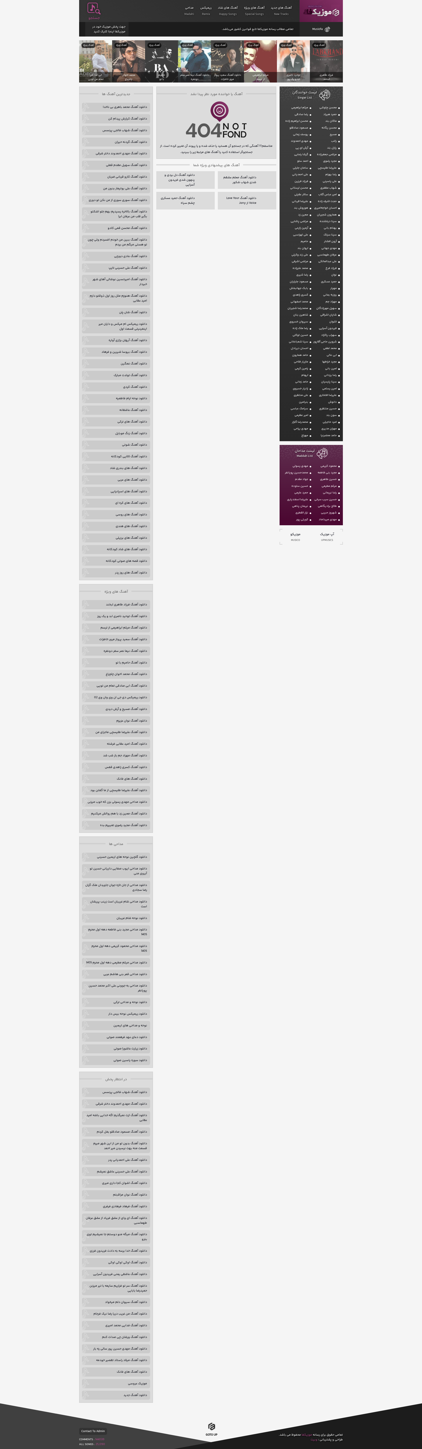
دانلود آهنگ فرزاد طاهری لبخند (126, 604)
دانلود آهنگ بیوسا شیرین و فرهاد (124, 352)
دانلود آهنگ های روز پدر (131, 572)
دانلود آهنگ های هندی (131, 526)
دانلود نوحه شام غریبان (131, 918)
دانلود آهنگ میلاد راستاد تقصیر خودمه (121, 1360)
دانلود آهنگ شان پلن (133, 312)
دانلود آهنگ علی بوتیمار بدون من (125, 188)
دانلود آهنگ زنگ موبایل (131, 433)
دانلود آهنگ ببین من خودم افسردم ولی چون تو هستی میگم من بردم (117, 242)
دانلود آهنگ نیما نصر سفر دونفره (125, 651)
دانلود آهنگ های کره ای (131, 503)
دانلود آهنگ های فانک (132, 779)
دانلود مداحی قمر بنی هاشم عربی (125, 974)
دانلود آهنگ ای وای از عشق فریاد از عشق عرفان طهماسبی (116, 1220)
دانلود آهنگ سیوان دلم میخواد (126, 1302)
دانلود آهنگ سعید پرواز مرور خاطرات (123, 639)
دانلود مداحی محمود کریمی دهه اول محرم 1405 (119, 948)
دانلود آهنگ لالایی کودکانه (129, 456)
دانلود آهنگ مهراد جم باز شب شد (125, 755)
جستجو (94, 18)
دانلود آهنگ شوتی (134, 445)
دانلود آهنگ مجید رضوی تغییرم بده (123, 825)
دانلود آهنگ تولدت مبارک (130, 375)
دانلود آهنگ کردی (135, 387)
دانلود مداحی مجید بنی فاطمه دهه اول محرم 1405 (117, 932)
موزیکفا (321, 11)
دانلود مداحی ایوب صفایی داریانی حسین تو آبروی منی (118, 871)
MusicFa (317, 29)
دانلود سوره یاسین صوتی (130, 1060)
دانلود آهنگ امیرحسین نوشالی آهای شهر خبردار (120, 282)
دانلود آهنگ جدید (135, 1395)
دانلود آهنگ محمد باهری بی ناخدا (125, 107)
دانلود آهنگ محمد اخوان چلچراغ (126, 674)
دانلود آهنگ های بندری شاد (128, 468)
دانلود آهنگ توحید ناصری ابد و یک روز (122, 616)
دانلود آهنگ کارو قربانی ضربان (127, 176)
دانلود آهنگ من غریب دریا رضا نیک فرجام (120, 1313)
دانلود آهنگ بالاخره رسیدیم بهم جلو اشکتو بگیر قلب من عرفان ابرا (119, 214)
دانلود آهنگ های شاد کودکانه (127, 549)
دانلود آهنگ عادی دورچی (130, 256)
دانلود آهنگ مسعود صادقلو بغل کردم (122, 1131)
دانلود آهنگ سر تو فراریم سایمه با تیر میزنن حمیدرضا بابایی (118, 1288)
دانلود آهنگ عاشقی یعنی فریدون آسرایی (120, 1274)
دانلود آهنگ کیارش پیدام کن (127, 118)
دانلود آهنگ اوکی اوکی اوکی (127, 1262)
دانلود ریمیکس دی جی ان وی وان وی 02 (120, 697)
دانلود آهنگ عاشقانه (133, 410)
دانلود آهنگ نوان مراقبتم (130, 1194)
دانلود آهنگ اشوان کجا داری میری (124, 1183)
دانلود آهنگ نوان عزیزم (131, 720)
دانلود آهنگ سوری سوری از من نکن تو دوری (118, 200)
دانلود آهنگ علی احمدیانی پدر (127, 1160)
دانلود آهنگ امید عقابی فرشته (127, 744)
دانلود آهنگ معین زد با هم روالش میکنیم (119, 813)
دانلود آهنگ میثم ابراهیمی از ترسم (123, 627)
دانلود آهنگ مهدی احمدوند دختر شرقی (121, 153)
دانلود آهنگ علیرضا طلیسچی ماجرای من (121, 732)
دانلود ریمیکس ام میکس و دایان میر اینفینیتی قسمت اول (122, 326)
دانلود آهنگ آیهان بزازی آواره (128, 340)
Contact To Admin (93, 1431)
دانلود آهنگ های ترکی (132, 421)
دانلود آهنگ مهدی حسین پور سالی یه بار (120, 1348)
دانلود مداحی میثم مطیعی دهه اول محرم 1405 (116, 962)
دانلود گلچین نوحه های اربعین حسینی (122, 857)
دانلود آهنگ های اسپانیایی (129, 491)
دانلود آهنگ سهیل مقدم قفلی (126, 165)
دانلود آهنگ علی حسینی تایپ (128, 268)
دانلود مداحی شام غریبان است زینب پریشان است (118, 904)
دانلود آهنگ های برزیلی (131, 538)
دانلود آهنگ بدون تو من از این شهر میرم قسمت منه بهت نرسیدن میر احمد (120, 1146)
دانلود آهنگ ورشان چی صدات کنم (124, 1337)
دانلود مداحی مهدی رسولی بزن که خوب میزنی (117, 802)
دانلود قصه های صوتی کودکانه (126, 561)
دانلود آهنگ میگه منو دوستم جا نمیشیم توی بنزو (117, 1237)
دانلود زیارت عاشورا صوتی (130, 1048)
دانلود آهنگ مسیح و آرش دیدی (126, 709)
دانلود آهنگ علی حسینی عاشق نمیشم (122, 1171)
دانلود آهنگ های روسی (131, 514)
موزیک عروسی (137, 1383)
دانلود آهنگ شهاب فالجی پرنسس (124, 130)
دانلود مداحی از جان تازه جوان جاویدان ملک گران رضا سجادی (116, 888)
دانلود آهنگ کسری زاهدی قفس (126, 767)
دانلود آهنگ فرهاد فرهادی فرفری (125, 1206)
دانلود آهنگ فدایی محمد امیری (126, 1325)
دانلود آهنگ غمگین (134, 363)
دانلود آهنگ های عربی (132, 479)
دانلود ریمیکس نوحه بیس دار (127, 1014)
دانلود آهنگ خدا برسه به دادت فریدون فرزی (118, 1251)
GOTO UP (211, 1434)
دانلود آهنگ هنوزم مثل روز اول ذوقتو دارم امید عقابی (118, 298)
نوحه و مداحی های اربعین (130, 1025)
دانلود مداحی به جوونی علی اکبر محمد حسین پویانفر (118, 988)
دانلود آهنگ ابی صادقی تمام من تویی (121, 685)
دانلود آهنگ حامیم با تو (131, 662)
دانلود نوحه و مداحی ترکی (130, 1002)
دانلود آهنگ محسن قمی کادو (127, 228)
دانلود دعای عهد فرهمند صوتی (127, 1037)
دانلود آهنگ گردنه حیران (131, 142)
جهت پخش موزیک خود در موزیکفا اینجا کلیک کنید (109, 29)
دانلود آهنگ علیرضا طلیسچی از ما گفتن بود (118, 790)
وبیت (314, 1439)
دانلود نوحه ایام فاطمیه (131, 398)
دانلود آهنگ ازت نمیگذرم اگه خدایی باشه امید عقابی (116, 1118)
